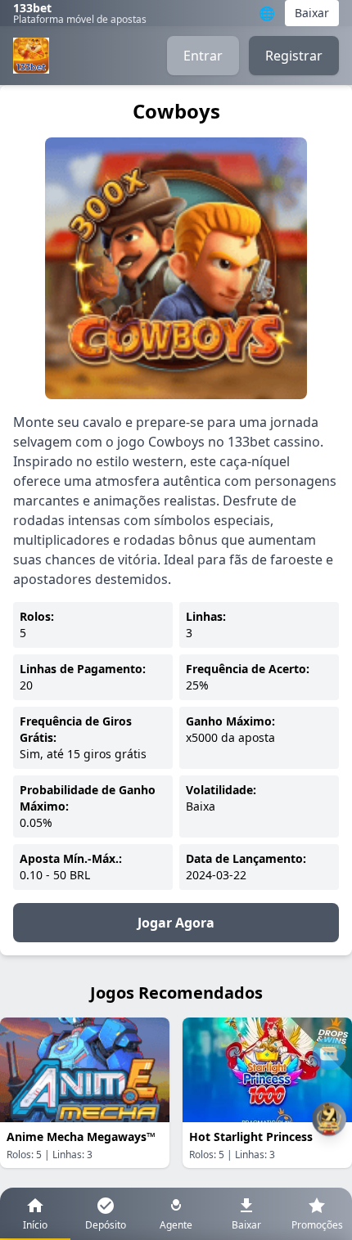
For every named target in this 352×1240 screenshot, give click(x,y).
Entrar (203, 56)
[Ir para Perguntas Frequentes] (329, 1053)
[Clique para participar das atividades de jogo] (329, 1119)
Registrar (294, 56)
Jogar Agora (176, 923)
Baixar (312, 12)
